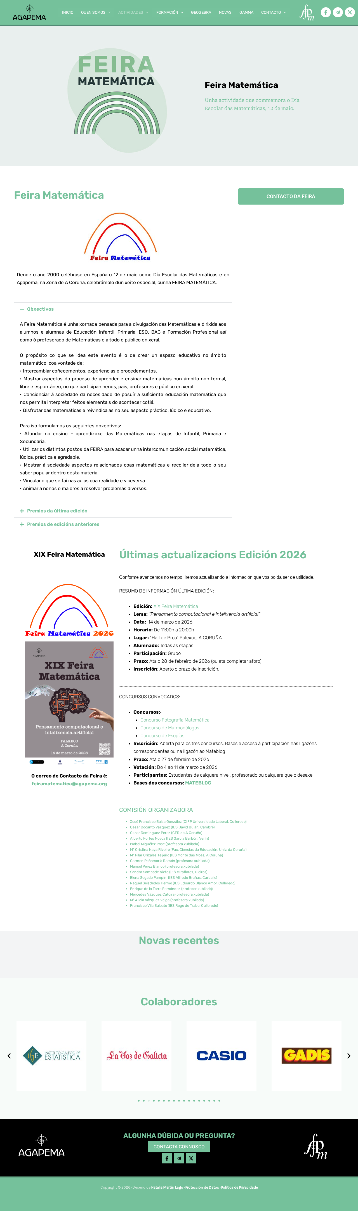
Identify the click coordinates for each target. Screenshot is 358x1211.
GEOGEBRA (201, 12)
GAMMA (246, 12)
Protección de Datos (202, 1187)
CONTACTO (271, 12)
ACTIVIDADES (130, 12)
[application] (107, 12)
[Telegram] (338, 12)
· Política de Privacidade (238, 1187)
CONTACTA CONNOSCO (179, 1146)
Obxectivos (40, 309)
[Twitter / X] (350, 12)
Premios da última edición (57, 511)
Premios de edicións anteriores (63, 524)
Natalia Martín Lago (167, 1187)
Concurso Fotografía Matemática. (175, 720)
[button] (123, 309)
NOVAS (225, 12)
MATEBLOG (198, 783)
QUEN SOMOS (93, 12)
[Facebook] (326, 12)
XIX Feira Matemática (176, 606)
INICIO (67, 12)
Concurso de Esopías (162, 735)
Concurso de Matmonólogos (169, 727)
